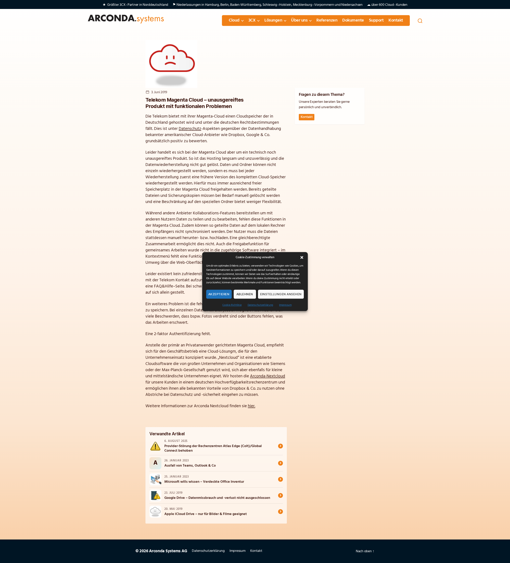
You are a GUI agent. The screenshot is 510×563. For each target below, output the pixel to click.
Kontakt (395, 20)
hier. (251, 406)
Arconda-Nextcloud (267, 376)
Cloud (234, 20)
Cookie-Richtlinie (231, 305)
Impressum (285, 305)
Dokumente (353, 20)
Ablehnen (244, 294)
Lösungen (273, 20)
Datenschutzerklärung (260, 305)
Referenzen (326, 20)
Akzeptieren (219, 294)
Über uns (299, 20)
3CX (252, 20)
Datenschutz (190, 129)
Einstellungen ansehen (281, 294)
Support (376, 20)
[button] (302, 257)
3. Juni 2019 (159, 92)
